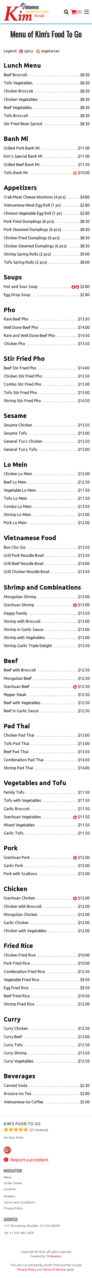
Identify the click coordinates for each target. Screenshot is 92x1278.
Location (10, 1189)
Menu (8, 1177)
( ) (79, 12)
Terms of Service (54, 1269)
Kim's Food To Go (22, 1124)
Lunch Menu (22, 65)
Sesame (15, 415)
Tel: (19, 1232)
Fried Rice (18, 945)
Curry (12, 1019)
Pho (9, 309)
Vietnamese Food (30, 537)
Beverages (19, 1076)
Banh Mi (16, 138)
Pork (11, 848)
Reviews (9, 1196)
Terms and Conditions (19, 1202)
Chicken (15, 888)
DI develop (54, 1256)
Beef (11, 660)
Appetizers (20, 187)
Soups (13, 277)
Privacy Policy (13, 1208)
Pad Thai (17, 726)
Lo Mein (15, 464)
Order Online (13, 1183)
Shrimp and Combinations (42, 587)
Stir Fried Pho (24, 358)
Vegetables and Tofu (35, 782)
